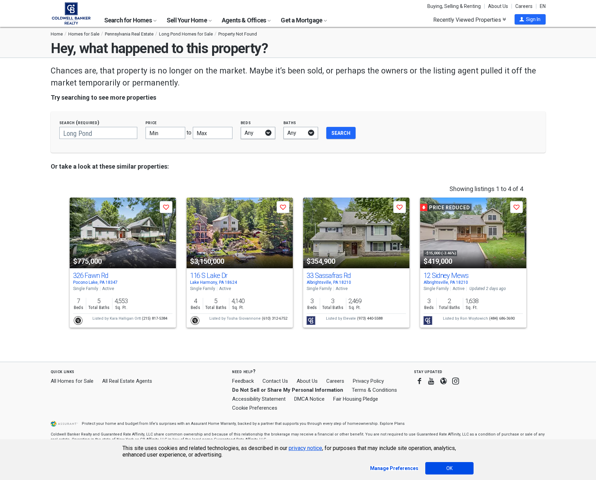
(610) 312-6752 (274, 318)
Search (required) (79, 122)
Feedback (243, 381)
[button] (530, 19)
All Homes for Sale (72, 381)
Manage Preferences (394, 468)
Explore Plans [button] (392, 423)
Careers (524, 6)
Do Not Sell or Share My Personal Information (287, 390)
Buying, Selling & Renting (454, 6)
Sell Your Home (187, 20)
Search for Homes (128, 20)
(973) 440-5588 (370, 318)
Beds (246, 122)
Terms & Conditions (374, 390)
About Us (498, 6)
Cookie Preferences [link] (254, 408)
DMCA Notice (309, 399)
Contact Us (275, 381)
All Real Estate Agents (127, 381)
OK (449, 468)
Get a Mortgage (302, 20)
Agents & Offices (244, 20)
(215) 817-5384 (154, 318)
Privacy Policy (368, 381)
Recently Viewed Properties (468, 20)
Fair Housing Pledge (355, 399)
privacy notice (305, 448)
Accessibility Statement (259, 399)
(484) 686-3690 (502, 318)
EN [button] (543, 6)
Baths (290, 122)
